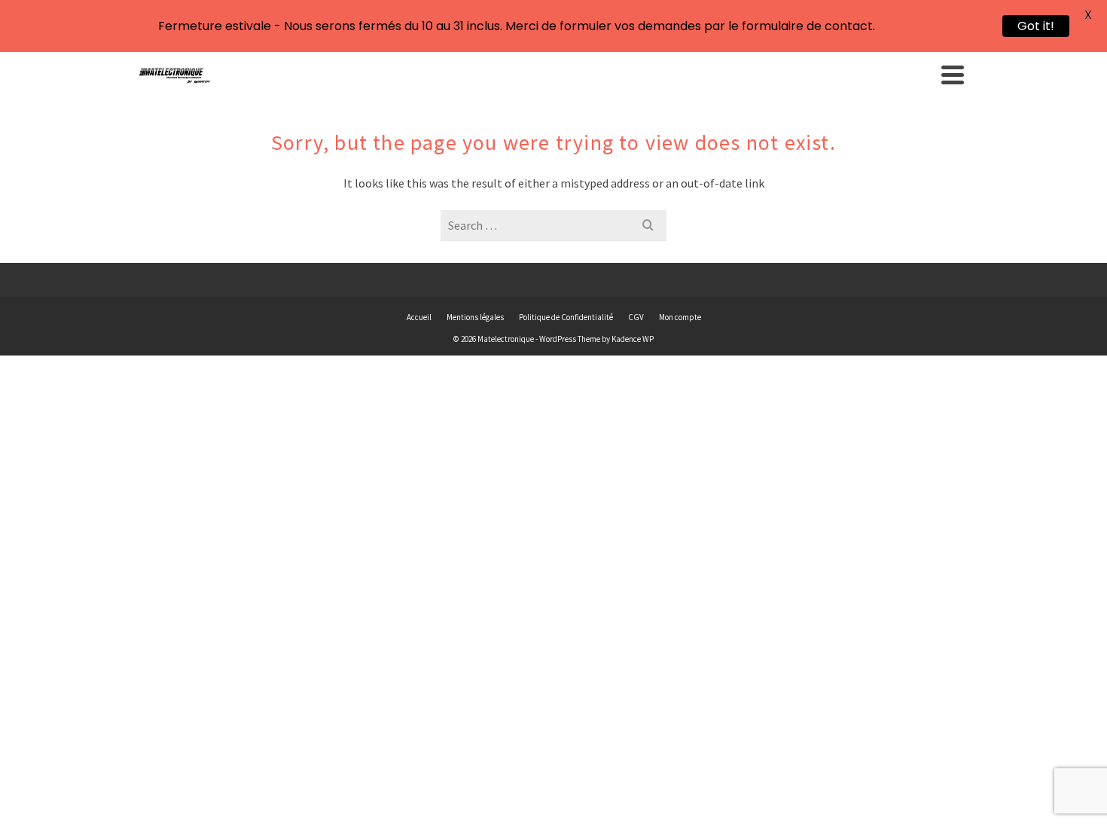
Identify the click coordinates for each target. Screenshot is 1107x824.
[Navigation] (952, 74)
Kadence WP (632, 339)
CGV (636, 317)
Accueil (419, 317)
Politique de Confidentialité (566, 317)
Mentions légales (475, 317)
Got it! (1035, 26)
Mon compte (680, 317)
